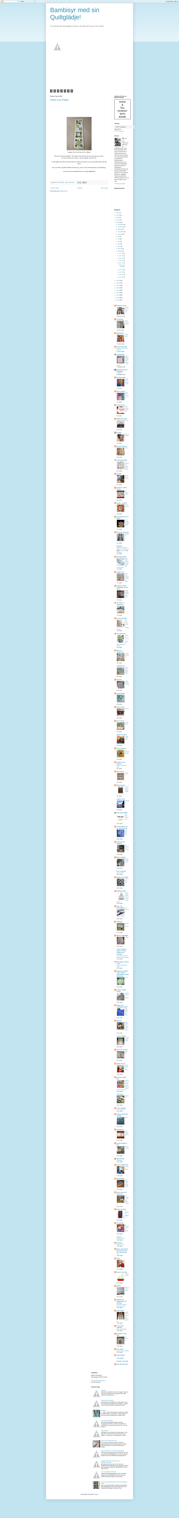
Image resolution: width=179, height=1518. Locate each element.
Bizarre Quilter (121, 391)
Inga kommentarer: (70, 182)
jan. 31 (121, 253)
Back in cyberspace (127, 1289)
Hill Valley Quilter (121, 556)
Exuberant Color (121, 305)
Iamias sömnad (121, 1209)
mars (119, 246)
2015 (117, 290)
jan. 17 (121, 263)
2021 (117, 220)
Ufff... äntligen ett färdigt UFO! (126, 1183)
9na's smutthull (121, 871)
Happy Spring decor (126, 860)
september (121, 231)
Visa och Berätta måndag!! (108, 1472)
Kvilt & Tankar (121, 707)
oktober (120, 229)
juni (119, 239)
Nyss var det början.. (127, 322)
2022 (117, 217)
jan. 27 (121, 255)
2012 (117, 297)
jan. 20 (121, 260)
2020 (117, 222)
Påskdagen (119, 1160)
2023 (117, 215)
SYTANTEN (120, 319)
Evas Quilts (120, 1349)
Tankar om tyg (121, 1063)
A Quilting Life (121, 666)
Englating (119, 546)
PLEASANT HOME (122, 812)
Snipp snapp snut (126, 738)
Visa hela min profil (119, 183)
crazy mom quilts (122, 618)
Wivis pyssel (120, 771)
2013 (117, 295)
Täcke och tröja (126, 880)
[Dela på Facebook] (84, 182)
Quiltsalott (120, 921)
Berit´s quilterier (121, 748)
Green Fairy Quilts (122, 347)
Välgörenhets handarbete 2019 (127, 593)
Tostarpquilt (120, 1223)
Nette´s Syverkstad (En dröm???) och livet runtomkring (122, 1250)
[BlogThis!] (80, 182)
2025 (117, 212)
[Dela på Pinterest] (86, 182)
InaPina (119, 1286)
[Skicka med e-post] (78, 182)
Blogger (96, 1494)
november (121, 227)
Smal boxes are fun (127, 477)
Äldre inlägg (104, 188)
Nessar (127, 708)
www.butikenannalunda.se (98, 1380)
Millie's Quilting (121, 857)
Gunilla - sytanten (122, 503)
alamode (119, 1020)
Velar (126, 1117)
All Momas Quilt (121, 891)
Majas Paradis (121, 785)
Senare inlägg (55, 188)
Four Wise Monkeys (122, 1364)
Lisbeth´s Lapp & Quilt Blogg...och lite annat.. (122, 587)
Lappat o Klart (121, 799)
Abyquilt (119, 474)
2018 (117, 283)
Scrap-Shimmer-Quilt (127, 683)
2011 (117, 300)
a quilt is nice (120, 572)
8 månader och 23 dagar (127, 1227)
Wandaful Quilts (121, 377)
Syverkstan (120, 1129)
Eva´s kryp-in (120, 721)
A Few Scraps (121, 405)
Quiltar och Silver (122, 734)
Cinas (118, 1258)
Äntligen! (103, 1410)
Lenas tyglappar (121, 1108)
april (119, 244)
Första (126, 448)
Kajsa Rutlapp (121, 693)
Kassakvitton (104, 1430)
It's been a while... (127, 492)
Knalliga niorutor (121, 1238)
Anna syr (119, 1237)
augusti (120, 234)
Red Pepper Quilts (122, 460)
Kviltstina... (120, 1243)
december (121, 224)
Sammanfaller (121, 1355)
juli (119, 236)
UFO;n (127, 420)
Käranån (119, 679)
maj (119, 241)
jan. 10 (121, 272)
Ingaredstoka (120, 1158)
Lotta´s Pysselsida (122, 1049)
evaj (125, 138)
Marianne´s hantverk (123, 532)
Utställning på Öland (127, 1039)
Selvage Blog (120, 354)
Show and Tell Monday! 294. (109, 1440)
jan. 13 (121, 269)
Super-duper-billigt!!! (122, 1329)
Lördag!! (103, 1390)
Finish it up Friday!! (59, 100)
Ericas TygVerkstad (122, 1165)
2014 (117, 292)
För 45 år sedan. (121, 1109)
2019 (117, 280)
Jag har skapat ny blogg (123, 1350)
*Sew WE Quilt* (121, 633)
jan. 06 (121, 274)
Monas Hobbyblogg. (122, 935)
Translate (121, 131)
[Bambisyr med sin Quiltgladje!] (122, 119)
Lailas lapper (120, 1310)
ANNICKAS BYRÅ (122, 419)
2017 (117, 285)
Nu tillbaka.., (120, 373)
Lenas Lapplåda (121, 1036)
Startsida (79, 188)
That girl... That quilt (122, 1361)
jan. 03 (121, 277)
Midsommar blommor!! (107, 1400)
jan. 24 (121, 258)
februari (120, 248)
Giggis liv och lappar (122, 877)
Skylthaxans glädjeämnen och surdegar (122, 1301)
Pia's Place (120, 1094)
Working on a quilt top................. (127, 310)
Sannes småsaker (122, 1272)
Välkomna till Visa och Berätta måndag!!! (112, 1451)
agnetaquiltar (120, 1178)
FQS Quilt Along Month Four (126, 670)
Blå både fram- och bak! (126, 1011)
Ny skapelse (126, 1338)
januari (120, 251)
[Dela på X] (82, 182)
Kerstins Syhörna (122, 446)
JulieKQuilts (120, 333)
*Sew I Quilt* (120, 1358)
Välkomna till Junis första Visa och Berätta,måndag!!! (110, 1461)
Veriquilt (119, 432)
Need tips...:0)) (120, 1244)
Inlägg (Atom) (64, 191)
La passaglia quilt (127, 751)
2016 (117, 288)
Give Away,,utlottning (107, 1420)
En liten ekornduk (127, 655)
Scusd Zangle (120, 872)
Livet (126, 977)
